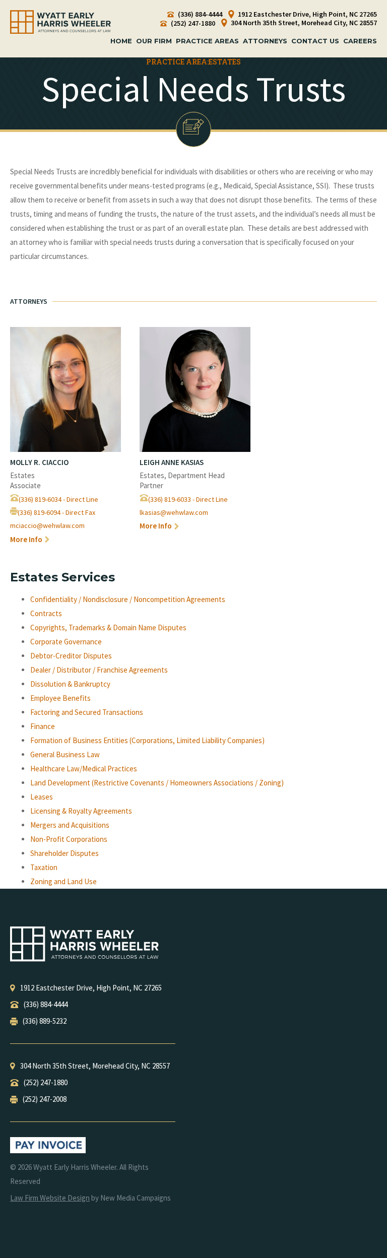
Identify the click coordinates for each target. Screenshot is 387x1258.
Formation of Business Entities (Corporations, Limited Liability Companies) (147, 740)
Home (121, 41)
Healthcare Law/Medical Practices (83, 768)
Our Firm (154, 41)
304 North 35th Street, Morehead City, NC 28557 (303, 23)
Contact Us (315, 41)
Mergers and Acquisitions (69, 825)
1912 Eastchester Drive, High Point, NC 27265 (306, 14)
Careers (360, 41)
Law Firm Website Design (50, 1198)
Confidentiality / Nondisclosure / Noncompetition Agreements (127, 599)
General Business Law (65, 754)
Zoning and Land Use (63, 881)
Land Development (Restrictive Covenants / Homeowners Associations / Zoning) (157, 782)
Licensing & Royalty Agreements (81, 811)
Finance (42, 726)
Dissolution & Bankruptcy (70, 684)
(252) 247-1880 (192, 23)
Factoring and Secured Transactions (86, 712)
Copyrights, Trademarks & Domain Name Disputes (108, 627)
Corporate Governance (66, 641)
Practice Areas (207, 41)
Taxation (43, 867)
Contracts (46, 613)
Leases (41, 797)
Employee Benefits (60, 698)
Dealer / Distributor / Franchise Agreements (99, 670)
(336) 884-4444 (199, 14)
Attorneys (265, 41)
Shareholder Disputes (64, 853)
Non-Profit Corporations (68, 839)
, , (91, 987)
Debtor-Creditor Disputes (71, 655)
